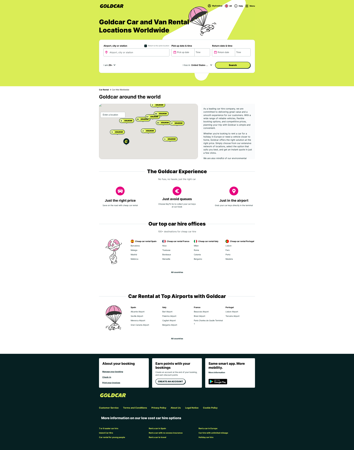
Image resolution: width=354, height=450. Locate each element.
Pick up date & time (181, 45)
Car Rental (104, 89)
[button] (126, 142)
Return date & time (222, 45)
